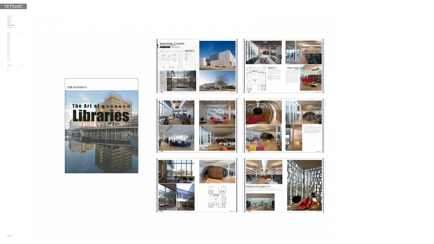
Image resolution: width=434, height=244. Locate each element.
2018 (8, 49)
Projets (9, 18)
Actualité (9, 16)
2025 (8, 35)
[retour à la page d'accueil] (13, 6)
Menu (29, 236)
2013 (8, 60)
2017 (8, 51)
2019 (8, 47)
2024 (8, 38)
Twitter (11, 238)
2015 (8, 56)
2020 (8, 44)
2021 (8, 42)
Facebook (8, 238)
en (9, 70)
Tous (8, 33)
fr (7, 70)
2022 (8, 40)
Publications (10, 25)
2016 (8, 53)
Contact (9, 27)
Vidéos (9, 23)
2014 (8, 58)
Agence (9, 20)
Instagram (14, 238)
